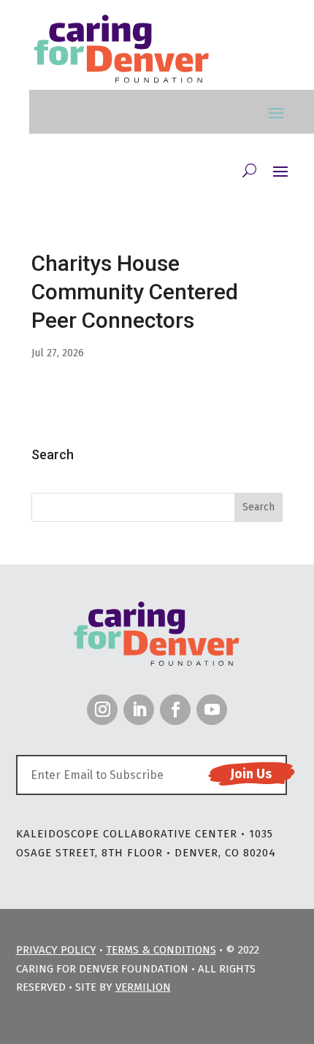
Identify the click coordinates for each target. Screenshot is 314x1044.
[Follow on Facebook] (175, 709)
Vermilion (143, 987)
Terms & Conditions (161, 949)
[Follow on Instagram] (102, 709)
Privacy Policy (56, 949)
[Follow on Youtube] (211, 709)
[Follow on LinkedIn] (138, 709)
